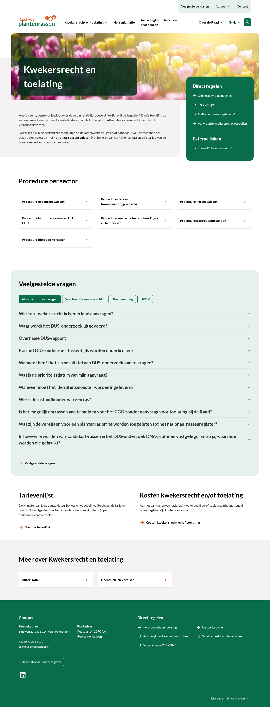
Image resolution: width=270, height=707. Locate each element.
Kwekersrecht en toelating (160, 627)
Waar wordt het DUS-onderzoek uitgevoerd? (63, 326)
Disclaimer (217, 698)
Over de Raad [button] (209, 22)
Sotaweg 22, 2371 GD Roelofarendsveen (44, 631)
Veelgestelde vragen (195, 6)
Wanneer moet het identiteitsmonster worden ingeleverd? (76, 387)
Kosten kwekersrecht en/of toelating (173, 522)
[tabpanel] (135, 378)
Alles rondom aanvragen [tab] (40, 299)
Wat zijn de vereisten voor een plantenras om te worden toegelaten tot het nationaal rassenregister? (118, 424)
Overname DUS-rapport (42, 338)
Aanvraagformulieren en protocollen (159, 22)
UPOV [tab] (145, 299)
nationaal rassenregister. (72, 137)
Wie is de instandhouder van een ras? (55, 399)
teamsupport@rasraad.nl (34, 646)
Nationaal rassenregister (214, 114)
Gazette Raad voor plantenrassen (222, 636)
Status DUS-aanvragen (213, 148)
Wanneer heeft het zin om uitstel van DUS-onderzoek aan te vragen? (86, 362)
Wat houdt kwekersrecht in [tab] (85, 299)
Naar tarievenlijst (37, 527)
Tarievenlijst (206, 105)
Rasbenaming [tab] (123, 299)
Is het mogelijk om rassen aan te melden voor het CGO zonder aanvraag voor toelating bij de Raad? (115, 411)
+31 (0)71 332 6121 (31, 641)
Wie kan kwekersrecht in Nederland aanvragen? (66, 313)
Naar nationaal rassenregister (41, 662)
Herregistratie (124, 22)
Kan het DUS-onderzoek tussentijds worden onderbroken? (76, 350)
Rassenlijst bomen (213, 627)
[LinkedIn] (23, 675)
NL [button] (233, 22)
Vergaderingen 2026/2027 (159, 645)
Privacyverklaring (237, 698)
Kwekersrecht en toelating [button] (84, 22)
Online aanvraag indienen (215, 95)
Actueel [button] (221, 6)
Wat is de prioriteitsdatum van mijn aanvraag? (63, 375)
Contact (242, 6)
